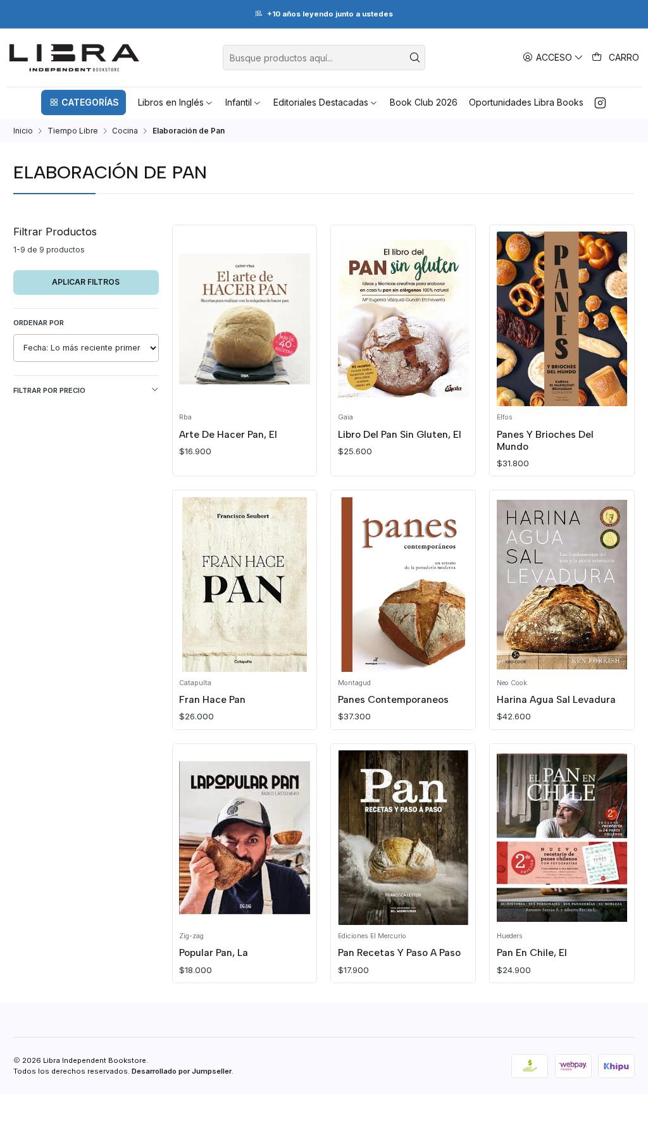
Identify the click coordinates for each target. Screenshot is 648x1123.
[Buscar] (414, 57)
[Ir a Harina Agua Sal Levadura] (562, 584)
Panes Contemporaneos (393, 699)
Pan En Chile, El (532, 952)
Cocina (125, 131)
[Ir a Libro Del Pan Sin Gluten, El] (403, 319)
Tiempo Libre (72, 131)
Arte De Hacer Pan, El (228, 434)
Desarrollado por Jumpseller (182, 1071)
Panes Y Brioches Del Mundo (545, 440)
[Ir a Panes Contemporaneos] (403, 584)
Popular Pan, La (213, 952)
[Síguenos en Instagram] (600, 102)
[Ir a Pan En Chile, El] (562, 837)
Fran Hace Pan (212, 699)
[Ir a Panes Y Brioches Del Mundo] (562, 319)
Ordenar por (38, 322)
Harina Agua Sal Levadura (556, 699)
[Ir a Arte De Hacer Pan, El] (244, 319)
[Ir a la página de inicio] (74, 57)
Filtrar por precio (49, 390)
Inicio (23, 131)
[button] (83, 102)
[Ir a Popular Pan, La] (244, 837)
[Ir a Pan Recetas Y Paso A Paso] (403, 837)
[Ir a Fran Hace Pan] (244, 584)
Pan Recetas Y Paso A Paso (399, 952)
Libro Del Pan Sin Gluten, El (399, 434)
